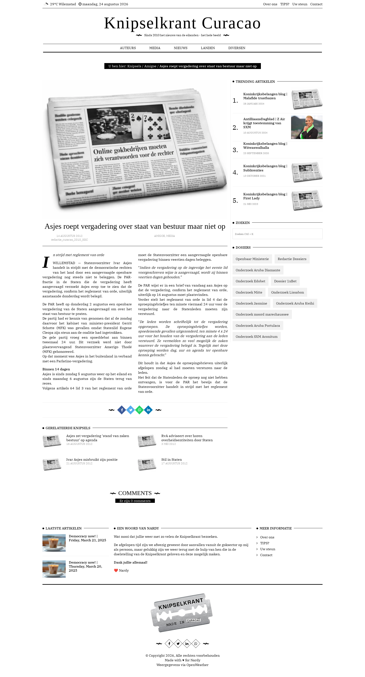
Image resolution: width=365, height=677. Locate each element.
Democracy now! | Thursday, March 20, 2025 (85, 566)
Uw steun (299, 4)
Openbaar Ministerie (252, 259)
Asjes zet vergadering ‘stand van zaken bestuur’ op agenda (97, 438)
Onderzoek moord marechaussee (262, 314)
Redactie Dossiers (292, 259)
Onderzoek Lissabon (287, 292)
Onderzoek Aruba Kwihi (295, 303)
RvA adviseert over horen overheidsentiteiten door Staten (187, 438)
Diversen (236, 48)
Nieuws (180, 48)
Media (154, 48)
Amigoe (150, 66)
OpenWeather (197, 665)
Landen (208, 48)
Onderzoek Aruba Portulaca (258, 325)
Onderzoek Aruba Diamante (258, 270)
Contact (316, 4)
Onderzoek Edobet (250, 281)
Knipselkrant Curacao (182, 23)
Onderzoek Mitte (249, 292)
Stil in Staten (171, 459)
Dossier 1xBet (285, 281)
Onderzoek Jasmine (251, 303)
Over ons (270, 4)
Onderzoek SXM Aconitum (257, 336)
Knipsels (134, 66)
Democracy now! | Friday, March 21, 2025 (87, 538)
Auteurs (128, 48)
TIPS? (284, 4)
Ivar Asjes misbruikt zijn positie (92, 459)
